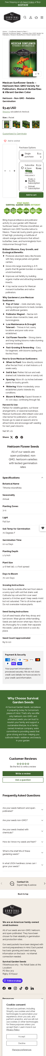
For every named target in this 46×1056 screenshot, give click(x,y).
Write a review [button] (23, 773)
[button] (36, 17)
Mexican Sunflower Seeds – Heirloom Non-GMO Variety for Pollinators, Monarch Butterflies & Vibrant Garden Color (23, 34)
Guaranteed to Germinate (15, 134)
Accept (21, 1036)
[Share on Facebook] (16, 437)
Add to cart (31, 195)
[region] (23, 883)
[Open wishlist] (43, 528)
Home (5, 31)
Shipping (6, 112)
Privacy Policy (13, 1030)
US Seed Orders (27, 2)
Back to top (23, 894)
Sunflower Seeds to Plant (18, 31)
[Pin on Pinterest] (21, 437)
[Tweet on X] (11, 437)
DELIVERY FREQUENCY (30, 174)
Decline (21, 1043)
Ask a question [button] (23, 780)
